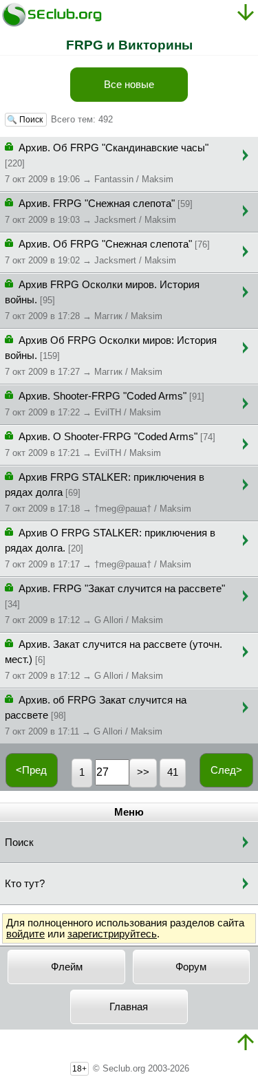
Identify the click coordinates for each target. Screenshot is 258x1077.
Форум (190, 966)
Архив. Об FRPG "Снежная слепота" (107, 252)
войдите (25, 933)
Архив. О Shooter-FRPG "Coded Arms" (110, 444)
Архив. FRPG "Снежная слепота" (99, 211)
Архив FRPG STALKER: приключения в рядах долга (104, 493)
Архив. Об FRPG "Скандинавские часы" (106, 163)
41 (172, 772)
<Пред (31, 770)
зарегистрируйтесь (112, 933)
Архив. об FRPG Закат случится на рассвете (95, 716)
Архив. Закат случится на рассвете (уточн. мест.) (113, 660)
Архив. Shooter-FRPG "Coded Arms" (104, 404)
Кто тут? (25, 883)
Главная (128, 1006)
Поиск (19, 842)
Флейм (67, 966)
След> (226, 770)
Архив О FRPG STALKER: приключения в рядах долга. (110, 548)
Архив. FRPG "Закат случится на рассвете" (115, 604)
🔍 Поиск (26, 119)
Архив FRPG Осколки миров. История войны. (102, 300)
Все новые (129, 84)
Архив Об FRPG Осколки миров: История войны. (111, 356)
